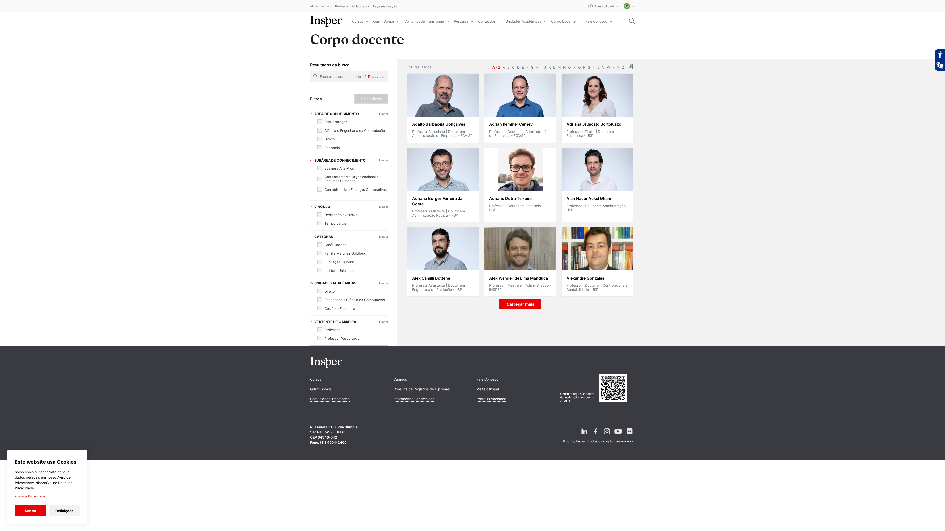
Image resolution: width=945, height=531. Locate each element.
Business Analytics (339, 168)
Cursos (357, 21)
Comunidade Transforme (424, 21)
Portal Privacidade (491, 399)
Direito (329, 139)
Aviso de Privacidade (30, 496)
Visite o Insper (488, 389)
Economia (332, 148)
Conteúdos (487, 21)
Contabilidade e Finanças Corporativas (355, 189)
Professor (341, 6)
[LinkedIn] (584, 435)
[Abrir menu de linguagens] (629, 6)
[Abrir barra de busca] (632, 21)
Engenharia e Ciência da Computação (354, 300)
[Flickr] (629, 435)
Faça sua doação (385, 6)
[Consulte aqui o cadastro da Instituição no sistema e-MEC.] (617, 388)
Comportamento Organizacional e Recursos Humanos (351, 179)
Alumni (326, 6)
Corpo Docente (563, 21)
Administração (335, 122)
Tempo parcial (335, 223)
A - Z (496, 67)
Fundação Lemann (339, 262)
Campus (400, 379)
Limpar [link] (383, 114)
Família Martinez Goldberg (345, 253)
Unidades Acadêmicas (523, 21)
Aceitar (30, 511)
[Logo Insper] (326, 366)
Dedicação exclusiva (341, 215)
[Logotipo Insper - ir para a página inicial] (326, 21)
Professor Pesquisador (342, 338)
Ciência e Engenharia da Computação (354, 130)
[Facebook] (595, 435)
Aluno (314, 6)
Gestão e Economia (339, 308)
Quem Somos (383, 21)
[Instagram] (606, 435)
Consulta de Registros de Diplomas (422, 389)
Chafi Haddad (335, 245)
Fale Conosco (596, 21)
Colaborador (360, 6)
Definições (64, 511)
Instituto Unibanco (339, 270)
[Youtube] (618, 435)
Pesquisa (461, 21)
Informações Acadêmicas (414, 399)
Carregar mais (520, 304)
